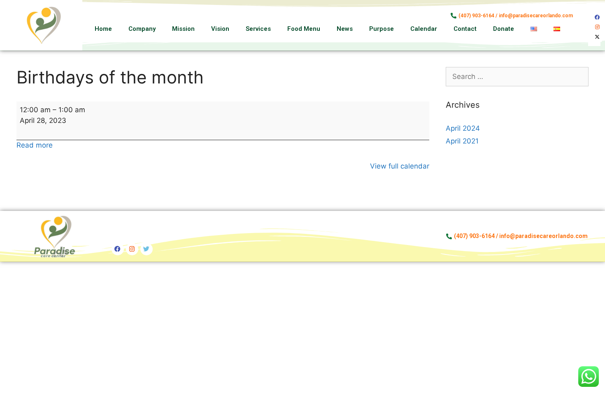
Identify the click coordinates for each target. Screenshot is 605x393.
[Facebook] (597, 17)
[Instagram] (597, 27)
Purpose (381, 28)
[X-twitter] (597, 37)
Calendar (423, 28)
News (345, 28)
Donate (503, 28)
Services (258, 28)
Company (142, 28)
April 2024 (463, 128)
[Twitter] (146, 249)
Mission (183, 28)
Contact (465, 28)
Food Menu (303, 28)
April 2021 (462, 141)
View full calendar (399, 166)
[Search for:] (517, 76)
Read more (34, 145)
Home (103, 28)
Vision (220, 28)
